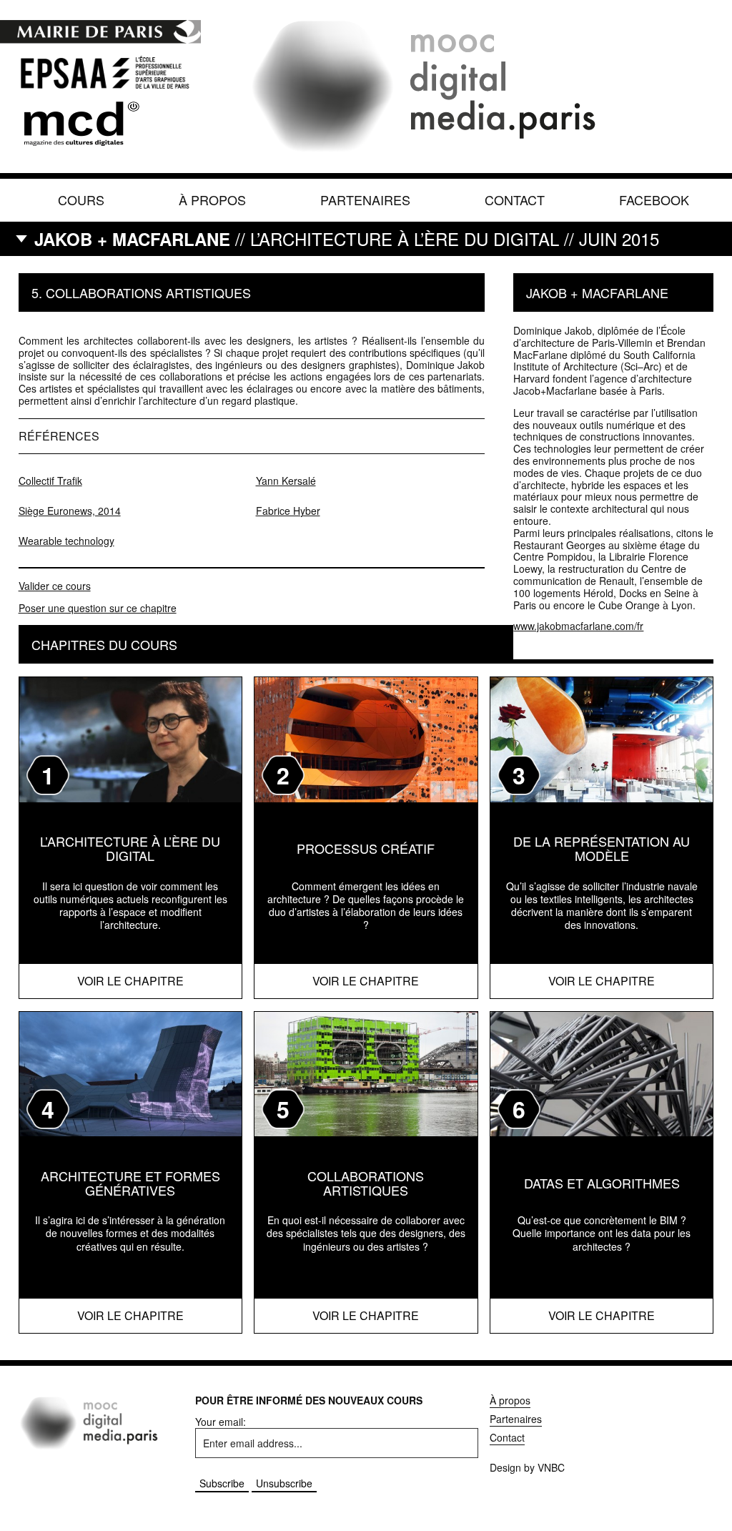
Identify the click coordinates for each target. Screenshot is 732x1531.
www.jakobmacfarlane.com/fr (578, 626)
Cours (81, 199)
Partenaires (365, 199)
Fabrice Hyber (288, 510)
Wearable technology (66, 540)
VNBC (551, 1467)
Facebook (654, 199)
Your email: (220, 1421)
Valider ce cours (55, 586)
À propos (212, 199)
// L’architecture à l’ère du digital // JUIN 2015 (346, 238)
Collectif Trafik (50, 480)
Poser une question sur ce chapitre (98, 608)
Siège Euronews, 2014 (70, 510)
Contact (515, 199)
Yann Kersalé (286, 480)
